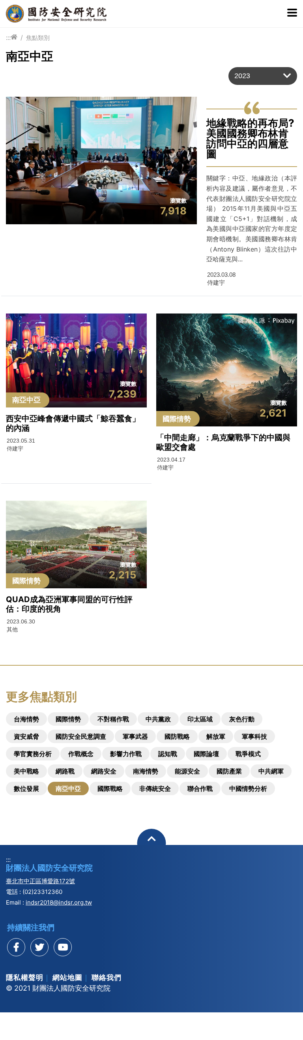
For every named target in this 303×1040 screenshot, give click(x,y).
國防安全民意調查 (81, 736)
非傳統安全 (155, 788)
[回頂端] (151, 843)
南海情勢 (145, 771)
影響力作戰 (126, 754)
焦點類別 (38, 37)
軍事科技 (254, 736)
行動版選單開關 (292, 13)
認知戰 (167, 754)
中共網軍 (271, 771)
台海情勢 (26, 719)
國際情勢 (68, 719)
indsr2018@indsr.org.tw (59, 902)
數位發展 (26, 788)
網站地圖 (67, 977)
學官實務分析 (33, 754)
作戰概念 (81, 754)
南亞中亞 (68, 788)
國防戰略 (177, 736)
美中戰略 (26, 771)
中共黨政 (158, 719)
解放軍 (215, 736)
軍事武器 (135, 736)
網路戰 (65, 771)
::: (8, 37)
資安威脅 (26, 736)
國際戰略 (110, 788)
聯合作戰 (200, 788)
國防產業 (229, 771)
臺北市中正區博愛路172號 (40, 881)
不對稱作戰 (113, 719)
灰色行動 (241, 719)
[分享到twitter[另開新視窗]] (39, 947)
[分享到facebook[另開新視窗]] (16, 947)
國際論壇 (206, 754)
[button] (262, 76)
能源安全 (187, 771)
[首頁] (14, 37)
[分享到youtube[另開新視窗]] (63, 947)
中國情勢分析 (248, 788)
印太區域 (200, 719)
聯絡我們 (107, 977)
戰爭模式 (248, 754)
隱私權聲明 (24, 977)
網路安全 (103, 771)
